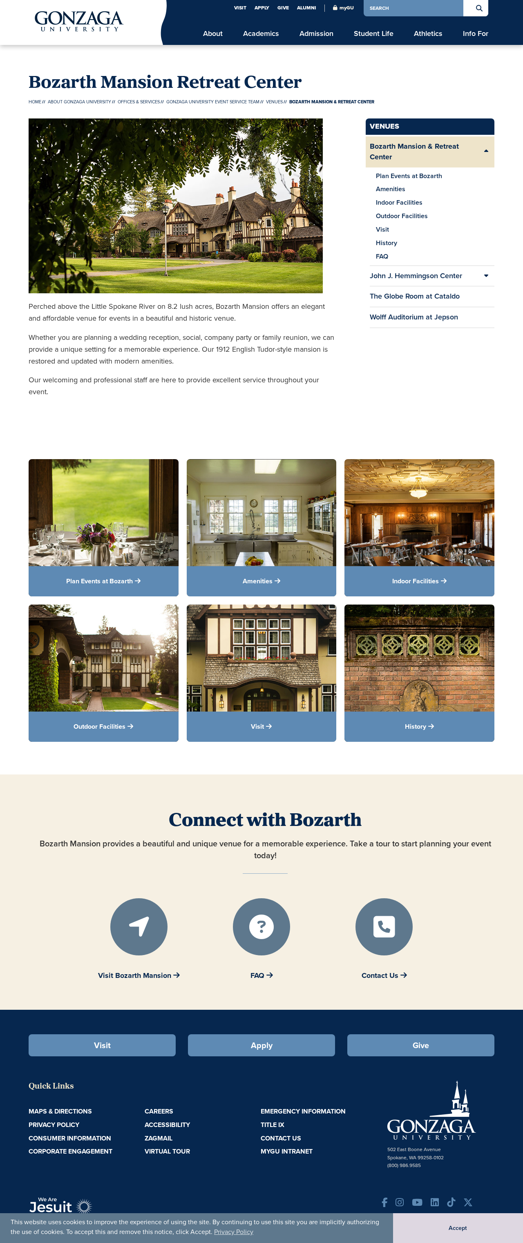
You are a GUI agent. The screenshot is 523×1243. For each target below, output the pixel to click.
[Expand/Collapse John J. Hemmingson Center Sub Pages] (486, 276)
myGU (347, 7)
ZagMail (158, 1138)
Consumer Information (70, 1138)
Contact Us (281, 1138)
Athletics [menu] (428, 34)
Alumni (306, 7)
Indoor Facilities (399, 202)
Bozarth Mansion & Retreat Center (414, 151)
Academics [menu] (261, 34)
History (386, 243)
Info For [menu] (475, 34)
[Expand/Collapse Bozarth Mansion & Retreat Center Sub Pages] (486, 151)
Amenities (390, 189)
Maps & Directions (60, 1111)
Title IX (272, 1124)
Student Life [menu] (373, 34)
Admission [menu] (316, 34)
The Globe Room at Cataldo (415, 296)
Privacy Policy (233, 1231)
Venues (274, 101)
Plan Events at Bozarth (409, 176)
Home (35, 101)
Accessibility (167, 1124)
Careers (159, 1111)
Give (283, 7)
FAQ (382, 256)
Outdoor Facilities (402, 216)
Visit (240, 7)
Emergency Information (303, 1111)
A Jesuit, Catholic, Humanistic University (98, 1210)
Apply (262, 7)
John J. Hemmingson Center (416, 275)
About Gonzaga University (79, 101)
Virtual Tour (167, 1151)
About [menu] (213, 34)
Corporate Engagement (70, 1151)
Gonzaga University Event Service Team (212, 101)
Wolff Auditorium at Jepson (414, 317)
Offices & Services (139, 101)
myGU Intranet (287, 1151)
